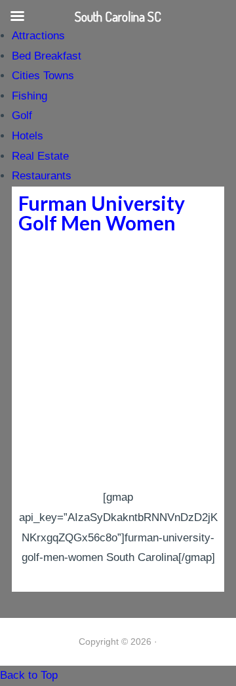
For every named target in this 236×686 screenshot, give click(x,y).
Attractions (38, 35)
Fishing (29, 96)
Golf (22, 115)
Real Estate (40, 156)
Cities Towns (43, 75)
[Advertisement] (118, 363)
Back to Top (29, 675)
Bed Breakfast (46, 56)
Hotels (27, 136)
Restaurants (41, 176)
